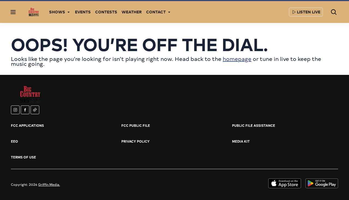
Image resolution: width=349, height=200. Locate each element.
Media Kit (241, 141)
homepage (237, 58)
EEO (14, 141)
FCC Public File (135, 125)
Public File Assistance (253, 125)
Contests (106, 11)
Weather (132, 11)
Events (83, 11)
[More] (68, 12)
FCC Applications (27, 125)
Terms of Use (23, 157)
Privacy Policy (135, 141)
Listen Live (308, 11)
